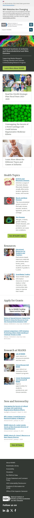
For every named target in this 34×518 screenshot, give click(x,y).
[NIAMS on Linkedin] (4, 511)
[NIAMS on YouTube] (8, 511)
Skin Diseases (20, 217)
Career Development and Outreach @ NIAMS (23, 380)
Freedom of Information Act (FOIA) (15, 487)
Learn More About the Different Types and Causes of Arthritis (14, 162)
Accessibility (10, 469)
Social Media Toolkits (23, 274)
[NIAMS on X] (11, 511)
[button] (31, 24)
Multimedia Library (12, 466)
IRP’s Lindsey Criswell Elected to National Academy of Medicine (14, 417)
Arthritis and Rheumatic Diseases (22, 180)
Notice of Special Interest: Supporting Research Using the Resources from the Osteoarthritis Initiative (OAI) (17, 320)
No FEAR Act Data (12, 475)
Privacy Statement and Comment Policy (17, 479)
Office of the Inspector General (16, 491)
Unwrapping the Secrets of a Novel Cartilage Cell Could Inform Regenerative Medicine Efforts (16, 129)
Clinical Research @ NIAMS (22, 366)
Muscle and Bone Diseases (21, 199)
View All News (17, 445)
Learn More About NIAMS (14, 68)
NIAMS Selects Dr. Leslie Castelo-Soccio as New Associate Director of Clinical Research (16, 427)
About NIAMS (10, 463)
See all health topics (17, 236)
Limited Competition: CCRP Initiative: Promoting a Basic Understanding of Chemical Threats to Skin (16, 333)
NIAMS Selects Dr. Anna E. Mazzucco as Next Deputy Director (17, 436)
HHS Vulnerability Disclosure (15, 483)
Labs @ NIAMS (20, 354)
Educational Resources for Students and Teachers (20, 252)
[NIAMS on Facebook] (15, 511)
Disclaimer (9, 472)
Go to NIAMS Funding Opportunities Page (17, 310)
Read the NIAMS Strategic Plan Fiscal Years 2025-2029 (16, 96)
